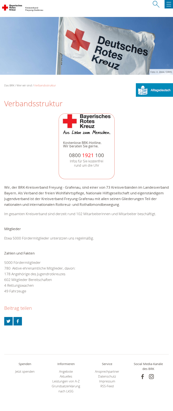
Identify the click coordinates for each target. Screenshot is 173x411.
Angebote (66, 371)
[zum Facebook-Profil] (142, 376)
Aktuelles (66, 376)
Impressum (107, 381)
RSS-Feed (107, 386)
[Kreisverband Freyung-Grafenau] (12, 8)
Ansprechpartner (107, 371)
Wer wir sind (24, 85)
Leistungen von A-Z (66, 381)
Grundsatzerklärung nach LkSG (66, 388)
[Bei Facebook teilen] (18, 321)
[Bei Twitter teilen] (8, 321)
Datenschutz (107, 376)
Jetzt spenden (25, 371)
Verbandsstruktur (45, 85)
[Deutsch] (154, 89)
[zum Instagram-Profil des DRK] (151, 376)
